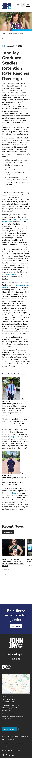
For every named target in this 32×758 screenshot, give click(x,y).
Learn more (16, 626)
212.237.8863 (6, 719)
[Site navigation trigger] (28, 5)
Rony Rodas (14, 437)
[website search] (23, 5)
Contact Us (17, 750)
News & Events (13, 33)
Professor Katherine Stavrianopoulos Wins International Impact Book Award (13, 562)
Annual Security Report (8, 750)
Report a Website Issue (8, 739)
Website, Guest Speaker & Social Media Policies (14, 743)
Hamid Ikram (12, 493)
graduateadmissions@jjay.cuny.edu (12, 716)
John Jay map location (16, 684)
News (21, 33)
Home (4, 33)
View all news (8, 532)
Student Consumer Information (10, 746)
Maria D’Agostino (12, 274)
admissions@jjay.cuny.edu (9, 708)
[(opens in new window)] (6, 668)
